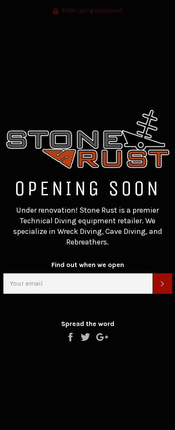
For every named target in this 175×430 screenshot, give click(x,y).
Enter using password (91, 10)
